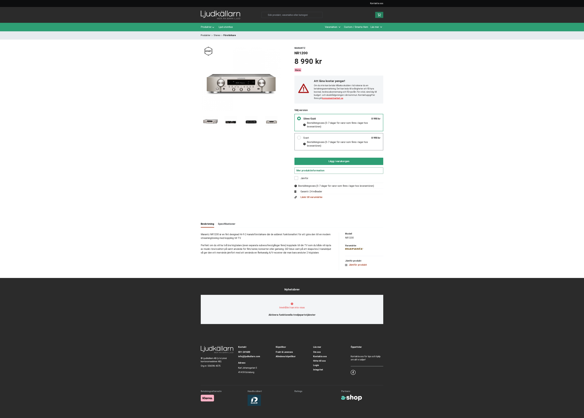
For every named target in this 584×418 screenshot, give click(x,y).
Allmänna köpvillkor (286, 356)
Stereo (217, 35)
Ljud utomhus (226, 27)
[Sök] (265, 15)
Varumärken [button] (331, 27)
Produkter (206, 27)
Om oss (317, 352)
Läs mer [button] (374, 27)
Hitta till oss (319, 361)
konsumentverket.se (332, 98)
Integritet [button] (318, 369)
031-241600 (244, 352)
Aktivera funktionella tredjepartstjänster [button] (292, 314)
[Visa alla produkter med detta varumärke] (364, 249)
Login (316, 365)
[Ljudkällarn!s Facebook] (353, 372)
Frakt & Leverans (284, 352)
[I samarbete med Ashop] (351, 398)
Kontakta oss (376, 3)
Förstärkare (229, 35)
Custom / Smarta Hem (356, 27)
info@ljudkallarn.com (249, 356)
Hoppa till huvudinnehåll (291, 4)
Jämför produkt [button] (357, 264)
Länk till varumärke (311, 197)
